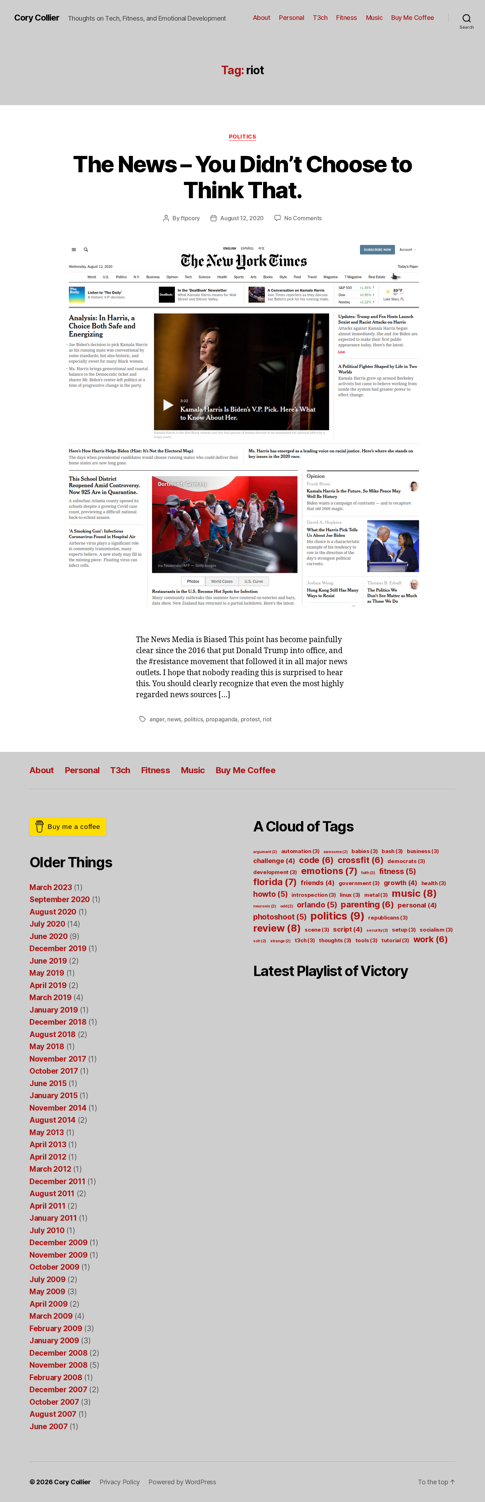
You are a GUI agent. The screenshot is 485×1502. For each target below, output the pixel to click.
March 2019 (50, 997)
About (262, 17)
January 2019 (53, 1009)
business (423, 851)
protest (250, 719)
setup (404, 929)
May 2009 (47, 1291)
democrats (406, 861)
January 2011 (53, 1218)
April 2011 (47, 1206)
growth (401, 882)
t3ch (305, 940)
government (359, 883)
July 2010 (47, 1230)
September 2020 (59, 899)
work (430, 939)
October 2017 (53, 1071)
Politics (242, 137)
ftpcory (190, 218)
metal (376, 894)
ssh (259, 941)
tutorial (395, 940)
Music (374, 17)
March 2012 (50, 1169)
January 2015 (53, 1095)
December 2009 (58, 1242)
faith (368, 873)
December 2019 (58, 948)
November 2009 (58, 1255)
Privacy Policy (119, 1482)
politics (193, 719)
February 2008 (55, 1377)
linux (350, 894)
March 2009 (50, 1316)
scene (317, 929)
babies (365, 851)
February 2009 (55, 1328)
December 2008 (58, 1353)
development (275, 872)
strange (280, 941)
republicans (388, 917)
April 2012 (47, 1157)
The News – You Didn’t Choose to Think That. (242, 177)
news (174, 719)
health (433, 883)
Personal (291, 17)
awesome (335, 852)
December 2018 (58, 1022)
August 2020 (52, 911)
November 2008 (58, 1365)
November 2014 (58, 1108)
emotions (329, 870)
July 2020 (47, 924)
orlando (317, 904)
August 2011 (52, 1193)
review (277, 928)
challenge (274, 860)
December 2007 (58, 1389)
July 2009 (47, 1279)
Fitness (346, 17)
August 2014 (52, 1120)
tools (366, 940)
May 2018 (46, 1046)
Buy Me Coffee (412, 17)
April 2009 (48, 1304)
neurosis (264, 906)
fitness (397, 871)
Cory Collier (36, 17)
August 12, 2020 (242, 218)
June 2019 (48, 960)
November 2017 (57, 1058)
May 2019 (46, 973)
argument (265, 852)
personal (417, 905)
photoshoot (279, 916)
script (348, 929)
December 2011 (57, 1181)
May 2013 (46, 1132)
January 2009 (54, 1340)
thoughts (335, 940)
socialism (436, 929)
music (414, 893)
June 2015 (48, 1083)
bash (392, 851)
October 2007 (54, 1402)
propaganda (222, 719)
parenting (367, 904)
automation (300, 851)
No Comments (303, 218)
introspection (313, 894)
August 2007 (52, 1414)
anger (156, 719)
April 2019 (47, 985)
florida (275, 881)
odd (286, 906)
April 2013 (47, 1144)
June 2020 (48, 936)
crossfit (361, 860)
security (377, 930)
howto (270, 894)
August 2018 (52, 1034)
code (316, 860)
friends (318, 882)
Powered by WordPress (182, 1482)
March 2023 (50, 887)
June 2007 (48, 1426)
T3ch (320, 17)
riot (267, 719)
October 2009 (54, 1267)
